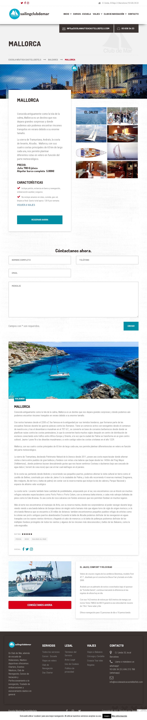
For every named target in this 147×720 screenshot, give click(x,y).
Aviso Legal (70, 659)
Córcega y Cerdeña (95, 656)
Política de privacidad (69, 670)
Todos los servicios (51, 652)
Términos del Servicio (70, 654)
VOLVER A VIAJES (26, 204)
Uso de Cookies (72, 664)
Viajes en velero (49, 660)
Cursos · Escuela (82, 14)
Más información (119, 716)
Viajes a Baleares (94, 652)
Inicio (66, 14)
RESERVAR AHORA (39, 219)
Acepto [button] (107, 716)
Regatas (90, 665)
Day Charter (47, 672)
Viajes (96, 14)
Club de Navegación (114, 14)
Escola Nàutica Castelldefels (22, 710)
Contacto (133, 14)
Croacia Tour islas (95, 660)
